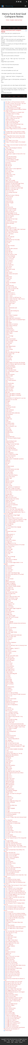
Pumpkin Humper (9, 672)
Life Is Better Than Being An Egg (12, 572)
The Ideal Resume (9, 815)
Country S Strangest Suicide (11, 340)
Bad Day (7, 204)
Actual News (8, 162)
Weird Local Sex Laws (10, 960)
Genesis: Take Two (9, 457)
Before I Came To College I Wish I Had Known (15, 229)
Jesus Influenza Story (9, 546)
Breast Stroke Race (9, 264)
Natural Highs (8, 609)
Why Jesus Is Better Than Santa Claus (13, 989)
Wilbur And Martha (9, 993)
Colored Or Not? (8, 327)
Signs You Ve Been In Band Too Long (13, 744)
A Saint (6, 155)
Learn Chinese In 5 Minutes (11, 559)
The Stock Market (9, 835)
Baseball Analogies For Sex (11, 213)
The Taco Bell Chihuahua (10, 836)
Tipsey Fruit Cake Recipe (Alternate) (13, 867)
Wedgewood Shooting (10, 957)
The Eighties (7, 806)
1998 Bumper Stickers (10, 119)
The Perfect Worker (9, 830)
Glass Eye (7, 463)
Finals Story (7, 415)
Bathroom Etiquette (9, 216)
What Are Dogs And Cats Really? (12, 971)
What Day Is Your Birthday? (11, 962)
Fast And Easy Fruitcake (10, 407)
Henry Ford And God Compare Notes (11, 31)
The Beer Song (8, 799)
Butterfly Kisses (8, 276)
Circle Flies (7, 306)
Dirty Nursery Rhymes (10, 365)
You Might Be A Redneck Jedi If (12, 1026)
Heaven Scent (8, 484)
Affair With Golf (8, 165)
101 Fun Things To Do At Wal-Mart (13, 105)
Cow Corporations (9, 341)
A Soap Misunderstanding (10, 156)
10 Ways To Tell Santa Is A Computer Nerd (14, 112)
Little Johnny (8, 575)
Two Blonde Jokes (9, 935)
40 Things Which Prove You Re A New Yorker (15, 136)
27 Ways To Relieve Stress (11, 125)
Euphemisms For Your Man (11, 399)
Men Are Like (8, 595)
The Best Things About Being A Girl (13, 800)
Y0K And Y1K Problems (10, 1014)
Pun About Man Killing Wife (11, 673)
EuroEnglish (7, 401)
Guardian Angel (8, 478)
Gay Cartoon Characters (10, 455)
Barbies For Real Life (9, 211)
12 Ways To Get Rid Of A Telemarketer (13, 116)
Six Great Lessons (9, 752)
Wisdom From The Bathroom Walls (13, 999)
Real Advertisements (9, 686)
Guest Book (18, 1040)
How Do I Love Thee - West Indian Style (14, 509)
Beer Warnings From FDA (10, 227)
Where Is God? (8, 977)
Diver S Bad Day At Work (10, 370)
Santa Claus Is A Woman (10, 715)
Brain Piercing (8, 263)
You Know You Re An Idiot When (12, 1018)
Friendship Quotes (9, 432)
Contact (20, 1042)
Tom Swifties (8, 877)
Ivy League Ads (8, 541)
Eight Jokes (7, 392)
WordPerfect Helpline (9, 1005)
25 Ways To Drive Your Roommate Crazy (14, 124)
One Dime (7, 624)
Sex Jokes (7, 732)
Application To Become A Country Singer (14, 187)
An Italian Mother (9, 176)
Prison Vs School (8, 663)
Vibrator (7, 950)
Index (14, 28)
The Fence (7, 809)
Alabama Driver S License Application (13, 168)
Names (12, 1040)
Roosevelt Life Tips (9, 709)
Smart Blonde (8, 758)
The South (7, 833)
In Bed (6, 532)
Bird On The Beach (9, 233)
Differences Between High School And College (15, 364)
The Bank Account (9, 798)
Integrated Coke (8, 537)
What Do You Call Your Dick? (11, 963)
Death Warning (8, 359)
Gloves (6, 464)
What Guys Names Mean (10, 966)
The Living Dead (8, 820)
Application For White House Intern (12, 186)
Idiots (6, 530)
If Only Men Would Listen (10, 531)
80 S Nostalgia (8, 149)
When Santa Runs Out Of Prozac (12, 975)
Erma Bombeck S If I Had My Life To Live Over (15, 398)
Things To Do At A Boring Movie (12, 854)
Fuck (6, 439)
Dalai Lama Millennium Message (12, 352)
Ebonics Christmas (9, 390)
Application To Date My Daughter (12, 184)
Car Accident (8, 279)
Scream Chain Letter (9, 722)
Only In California (9, 630)
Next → (19, 28)
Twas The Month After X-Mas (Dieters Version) (15, 926)
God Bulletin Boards (9, 466)
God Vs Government (9, 470)
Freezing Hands (8, 430)
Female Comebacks (9, 410)
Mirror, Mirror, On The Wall (11, 599)
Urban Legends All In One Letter (12, 943)
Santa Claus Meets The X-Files (11, 713)
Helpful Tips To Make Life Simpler (12, 488)
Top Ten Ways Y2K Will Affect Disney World (14, 917)
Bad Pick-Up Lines (9, 207)
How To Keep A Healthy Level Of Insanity (14, 521)
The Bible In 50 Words (10, 802)
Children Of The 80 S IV (10, 294)
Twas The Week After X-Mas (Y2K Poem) (14, 931)
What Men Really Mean (10, 969)
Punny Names (8, 678)
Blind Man (7, 247)
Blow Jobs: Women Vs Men (11, 254)
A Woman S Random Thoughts (12, 159)
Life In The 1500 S (9, 569)
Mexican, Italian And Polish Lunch (12, 596)
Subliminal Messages (9, 781)
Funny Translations (9, 453)
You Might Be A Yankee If (10, 1020)
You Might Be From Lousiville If (12, 1021)
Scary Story (7, 718)
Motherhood (8, 601)
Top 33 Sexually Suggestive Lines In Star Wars (15, 894)
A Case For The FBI (9, 150)
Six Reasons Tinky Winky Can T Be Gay (13, 753)
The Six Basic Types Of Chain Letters (13, 832)
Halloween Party (8, 482)
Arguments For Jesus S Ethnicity (12, 195)
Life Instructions (8, 567)
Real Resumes (8, 691)
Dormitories (7, 377)
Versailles (7, 947)
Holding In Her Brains (9, 500)
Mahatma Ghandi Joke (10, 581)
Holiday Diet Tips (9, 501)
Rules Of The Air (8, 710)
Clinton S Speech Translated (11, 315)
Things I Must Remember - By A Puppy (13, 845)
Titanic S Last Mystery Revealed (12, 872)
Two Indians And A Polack (11, 937)
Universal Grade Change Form (11, 941)
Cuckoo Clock (8, 347)
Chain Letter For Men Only (11, 287)
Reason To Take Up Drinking (11, 692)
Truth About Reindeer (10, 925)
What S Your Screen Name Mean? (12, 974)
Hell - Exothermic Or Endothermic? (12, 487)
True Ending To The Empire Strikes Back (14, 922)
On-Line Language (9, 621)
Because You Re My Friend (11, 222)
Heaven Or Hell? (8, 485)
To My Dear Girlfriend (10, 873)
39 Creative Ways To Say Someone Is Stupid (15, 131)
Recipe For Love (8, 695)
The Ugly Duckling (9, 840)
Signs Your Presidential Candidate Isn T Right (15, 746)
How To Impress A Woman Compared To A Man (16, 519)
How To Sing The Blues (10, 522)
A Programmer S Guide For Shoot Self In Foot (15, 153)
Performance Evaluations (10, 642)
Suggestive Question (9, 783)
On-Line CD (7, 620)
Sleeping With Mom (9, 756)
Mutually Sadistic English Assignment (13, 608)
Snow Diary (7, 759)
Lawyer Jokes (8, 558)
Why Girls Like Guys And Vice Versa (12, 984)
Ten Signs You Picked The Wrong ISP (13, 793)
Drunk (6, 381)
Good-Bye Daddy (9, 472)
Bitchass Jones (8, 241)
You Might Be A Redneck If (11, 1024)
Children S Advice (9, 296)
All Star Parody (8, 170)
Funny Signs (7, 451)
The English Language (10, 808)
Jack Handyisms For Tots (10, 543)
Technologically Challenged (11, 790)
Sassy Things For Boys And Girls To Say (14, 716)
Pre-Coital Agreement (10, 658)
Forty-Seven (7, 427)
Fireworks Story (8, 418)
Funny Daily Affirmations (10, 448)
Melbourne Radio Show (10, 593)
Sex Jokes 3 (7, 734)
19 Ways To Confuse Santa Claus (12, 121)
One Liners (7, 626)
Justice (6, 555)
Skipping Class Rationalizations (12, 755)
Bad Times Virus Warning (10, 208)
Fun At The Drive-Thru (10, 445)
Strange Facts (8, 774)
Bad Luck (7, 205)
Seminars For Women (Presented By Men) (14, 723)
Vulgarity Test (8, 953)
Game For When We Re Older (11, 454)
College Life (7, 321)
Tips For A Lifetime (9, 866)
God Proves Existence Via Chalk (12, 469)
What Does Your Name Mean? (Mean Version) (15, 965)
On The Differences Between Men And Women (15, 623)
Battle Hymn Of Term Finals (11, 219)
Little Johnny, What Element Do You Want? (14, 574)
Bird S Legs (7, 235)
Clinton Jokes (8, 313)
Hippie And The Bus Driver (11, 497)
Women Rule (8, 1002)
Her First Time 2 (8, 492)
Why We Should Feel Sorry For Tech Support (15, 992)
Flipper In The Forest (9, 424)
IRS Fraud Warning (9, 524)
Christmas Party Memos (10, 301)
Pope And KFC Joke (9, 657)
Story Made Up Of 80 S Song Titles (12, 771)
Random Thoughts (9, 682)
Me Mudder (7, 590)
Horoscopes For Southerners (11, 504)
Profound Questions (9, 666)
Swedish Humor (8, 787)
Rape (6, 685)
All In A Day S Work (9, 171)
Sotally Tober (8, 762)
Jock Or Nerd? (8, 550)
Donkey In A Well (9, 376)
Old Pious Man (8, 618)
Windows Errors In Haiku (10, 996)
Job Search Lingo (9, 549)
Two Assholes (8, 934)
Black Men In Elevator (10, 245)
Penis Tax (7, 641)
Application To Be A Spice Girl (11, 189)
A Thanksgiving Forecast (10, 158)
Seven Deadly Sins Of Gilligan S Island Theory (15, 726)
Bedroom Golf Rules (9, 223)
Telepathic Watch (9, 792)
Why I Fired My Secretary (10, 987)
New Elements (8, 612)
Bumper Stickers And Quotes (11, 273)
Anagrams (7, 177)
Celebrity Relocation (9, 285)
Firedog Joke (8, 417)
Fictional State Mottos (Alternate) (12, 413)
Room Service (8, 707)
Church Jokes (8, 304)
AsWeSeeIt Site (8, 198)
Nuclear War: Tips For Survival (11, 617)
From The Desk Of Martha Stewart (12, 438)
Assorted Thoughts (9, 202)
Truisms (7, 923)
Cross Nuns (7, 344)
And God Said (8, 179)
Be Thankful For (8, 220)
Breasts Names (8, 266)
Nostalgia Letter (8, 614)
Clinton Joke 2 (8, 312)
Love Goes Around (9, 578)
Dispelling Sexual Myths (10, 367)
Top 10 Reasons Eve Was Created (12, 879)
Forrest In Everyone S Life (10, 426)
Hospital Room (8, 506)
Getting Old (7, 460)
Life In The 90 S (8, 571)
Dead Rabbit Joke (9, 356)
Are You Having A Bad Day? (11, 192)
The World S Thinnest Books (11, 842)
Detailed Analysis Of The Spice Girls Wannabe (15, 362)
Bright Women (8, 267)
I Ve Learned (8, 528)
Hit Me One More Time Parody (12, 498)
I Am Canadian (8, 525)
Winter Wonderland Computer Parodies (13, 997)
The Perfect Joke (8, 829)
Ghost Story (7, 461)
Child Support (8, 291)
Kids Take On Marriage (10, 556)
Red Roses (7, 697)
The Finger (7, 811)
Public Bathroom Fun (9, 670)
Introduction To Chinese (10, 540)
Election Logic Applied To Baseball (12, 393)
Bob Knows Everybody (10, 256)
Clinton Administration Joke (11, 307)
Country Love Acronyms (10, 338)
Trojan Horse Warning (10, 919)
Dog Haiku (7, 373)
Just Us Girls (7, 553)
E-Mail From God (9, 389)
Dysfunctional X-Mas (9, 386)
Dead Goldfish (8, 355)
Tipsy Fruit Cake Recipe (10, 869)
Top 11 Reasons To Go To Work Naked (14, 888)
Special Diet (7, 763)
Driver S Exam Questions (10, 380)
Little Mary (7, 577)
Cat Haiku (7, 284)
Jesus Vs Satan (8, 547)
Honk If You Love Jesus (10, 503)
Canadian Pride (8, 278)
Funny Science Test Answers (11, 450)
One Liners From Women (10, 627)
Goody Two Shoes (9, 473)
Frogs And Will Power (9, 436)
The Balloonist (8, 796)
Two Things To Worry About (11, 940)
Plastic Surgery (8, 652)
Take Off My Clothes (9, 789)
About (5, 1040)
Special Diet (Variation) (10, 765)
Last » (24, 28)
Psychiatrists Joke (9, 667)
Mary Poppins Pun (9, 587)
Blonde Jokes (8, 250)
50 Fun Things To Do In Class (11, 140)
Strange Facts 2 (8, 775)
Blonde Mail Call (8, 251)
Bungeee (7, 275)
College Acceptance (9, 316)
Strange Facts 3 (8, 777)
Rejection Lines (8, 700)
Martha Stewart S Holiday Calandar (12, 586)
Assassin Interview (9, 201)
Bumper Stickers (8, 272)
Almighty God (8, 173)
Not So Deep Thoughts (10, 615)
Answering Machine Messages (11, 182)
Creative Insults (8, 343)
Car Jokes (7, 281)
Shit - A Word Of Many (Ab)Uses (12, 738)
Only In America (8, 629)
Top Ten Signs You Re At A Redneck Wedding (15, 913)
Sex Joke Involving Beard (10, 731)
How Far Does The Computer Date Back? (14, 510)
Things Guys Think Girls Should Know (13, 843)
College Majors (8, 322)
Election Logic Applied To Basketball (13, 395)
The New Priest (8, 826)
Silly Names (7, 747)
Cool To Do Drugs (9, 336)
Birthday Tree (8, 238)
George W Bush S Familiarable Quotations (14, 458)
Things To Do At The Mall (10, 855)
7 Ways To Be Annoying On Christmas (13, 147)
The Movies (7, 824)
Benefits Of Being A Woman (11, 230)
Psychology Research (9, 669)
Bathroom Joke (8, 217)
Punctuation (7, 675)
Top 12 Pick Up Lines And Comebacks (13, 889)
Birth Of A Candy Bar (9, 236)
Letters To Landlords (9, 565)
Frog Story (7, 435)
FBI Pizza (7, 404)
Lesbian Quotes (8, 561)
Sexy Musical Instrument (10, 735)
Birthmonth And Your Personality (12, 239)
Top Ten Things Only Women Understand (14, 916)
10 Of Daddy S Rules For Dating (12, 113)
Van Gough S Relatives (10, 946)
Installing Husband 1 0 (10, 534)
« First (3, 28)
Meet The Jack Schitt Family (11, 592)
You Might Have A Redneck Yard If (12, 1023)
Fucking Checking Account (11, 441)
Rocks (6, 706)
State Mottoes (8, 769)
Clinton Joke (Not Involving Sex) (12, 310)
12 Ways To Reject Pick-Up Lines (12, 118)
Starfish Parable (8, 768)
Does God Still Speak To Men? (11, 371)
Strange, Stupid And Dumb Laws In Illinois (14, 772)
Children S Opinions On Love (11, 300)
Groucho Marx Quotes (10, 476)
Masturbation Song (9, 589)
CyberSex (7, 350)
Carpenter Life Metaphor (10, 282)
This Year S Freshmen (10, 858)
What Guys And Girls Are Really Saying (13, 968)
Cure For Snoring (9, 349)
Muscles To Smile (9, 602)
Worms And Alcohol (9, 1009)
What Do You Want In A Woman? (12, 972)
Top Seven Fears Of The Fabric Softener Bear (15, 900)
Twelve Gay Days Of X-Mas (11, 932)
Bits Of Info (7, 242)
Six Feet (7, 750)
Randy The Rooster (9, 684)
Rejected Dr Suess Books (10, 698)
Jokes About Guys (9, 552)
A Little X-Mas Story (9, 152)
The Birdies (7, 803)
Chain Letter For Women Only (11, 288)
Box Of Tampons (9, 260)
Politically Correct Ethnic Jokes (11, 655)
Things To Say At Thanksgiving (12, 857)
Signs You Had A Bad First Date (12, 743)
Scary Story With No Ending (11, 719)
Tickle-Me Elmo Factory (10, 863)
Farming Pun (8, 405)
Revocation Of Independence (11, 704)
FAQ (9, 1040)
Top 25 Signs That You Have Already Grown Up (15, 892)
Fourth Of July (8, 429)
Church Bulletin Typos (10, 303)
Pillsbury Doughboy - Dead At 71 (12, 648)
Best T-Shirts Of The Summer (11, 232)
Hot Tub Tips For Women (10, 507)
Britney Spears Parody (10, 269)
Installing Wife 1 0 (9, 535)
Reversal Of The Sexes (10, 703)
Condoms (7, 334)
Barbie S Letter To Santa (10, 210)
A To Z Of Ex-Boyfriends (10, 161)
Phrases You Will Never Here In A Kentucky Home (16, 645)
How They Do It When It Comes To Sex (13, 518)
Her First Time (8, 491)
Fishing (6, 420)
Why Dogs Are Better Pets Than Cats (13, 983)
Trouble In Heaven (9, 920)
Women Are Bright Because (11, 1003)
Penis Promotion (9, 638)
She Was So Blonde (9, 737)
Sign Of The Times (9, 741)
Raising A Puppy (8, 681)
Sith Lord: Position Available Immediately (14, 749)
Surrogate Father (9, 786)
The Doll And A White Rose (11, 805)
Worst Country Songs (9, 1012)
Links (12, 1042)
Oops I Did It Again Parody (11, 632)
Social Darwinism (9, 761)
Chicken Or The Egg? (9, 290)
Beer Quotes (8, 226)
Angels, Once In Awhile (10, 180)
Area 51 (6, 193)
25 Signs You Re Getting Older (11, 122)
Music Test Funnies (9, 607)
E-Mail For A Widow (9, 387)
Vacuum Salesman (9, 944)
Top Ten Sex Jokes (9, 912)
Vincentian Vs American (10, 952)
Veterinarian (7, 949)
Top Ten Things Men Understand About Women (15, 915)
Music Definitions (9, 605)
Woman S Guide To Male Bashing (12, 1000)
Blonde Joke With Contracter (11, 248)
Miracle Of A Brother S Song (11, 598)
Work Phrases (8, 1006)
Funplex (12, 20)
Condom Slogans (9, 333)
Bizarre (6, 244)
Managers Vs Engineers (10, 583)
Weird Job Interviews (9, 959)
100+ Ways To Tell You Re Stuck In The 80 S (15, 102)
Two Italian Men (8, 938)
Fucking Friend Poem (9, 442)
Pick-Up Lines (8, 646)
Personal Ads (8, 644)
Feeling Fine (7, 408)
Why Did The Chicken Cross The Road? (13, 981)
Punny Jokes (7, 676)
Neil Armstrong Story (9, 611)
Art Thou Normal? (9, 196)
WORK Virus (7, 954)
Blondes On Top (8, 253)
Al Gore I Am (8, 167)
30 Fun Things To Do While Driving (12, 127)
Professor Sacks (8, 664)
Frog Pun (7, 433)
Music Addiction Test (9, 604)
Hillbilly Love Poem (9, 495)
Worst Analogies (8, 1011)
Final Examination (9, 414)
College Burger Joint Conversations (12, 318)
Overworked (7, 633)
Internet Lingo (8, 538)
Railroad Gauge (8, 679)
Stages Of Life (8, 766)
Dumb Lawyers (8, 384)
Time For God (8, 864)
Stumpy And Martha (9, 780)
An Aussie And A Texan (10, 174)
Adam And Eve (8, 164)
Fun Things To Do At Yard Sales (12, 444)
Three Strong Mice (9, 861)
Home (7, 20)
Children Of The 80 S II (10, 293)
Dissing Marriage (9, 368)
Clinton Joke (7, 309)
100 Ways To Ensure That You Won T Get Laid (15, 103)
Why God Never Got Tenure (11, 986)
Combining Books (9, 328)
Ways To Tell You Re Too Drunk (12, 956)
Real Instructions (8, 689)
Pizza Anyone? (8, 649)
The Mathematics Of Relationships (12, 823)
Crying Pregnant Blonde (10, 346)
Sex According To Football (11, 728)
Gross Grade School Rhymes (11, 475)
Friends (8, 1042)
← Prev (8, 28)
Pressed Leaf (8, 661)
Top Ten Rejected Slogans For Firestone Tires (15, 907)
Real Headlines (8, 688)
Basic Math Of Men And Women (12, 214)
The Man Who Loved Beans (11, 821)
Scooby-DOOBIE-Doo (10, 721)
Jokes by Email (18, 20)
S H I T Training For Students (11, 712)
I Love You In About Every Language (13, 527)
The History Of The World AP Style (12, 812)
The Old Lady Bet (9, 827)
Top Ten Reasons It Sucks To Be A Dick (14, 906)
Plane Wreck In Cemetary (10, 651)
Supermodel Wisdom (9, 784)
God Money (7, 467)
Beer (6, 224)
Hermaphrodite (8, 494)
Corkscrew (7, 337)
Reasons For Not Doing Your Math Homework (15, 694)
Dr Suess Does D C (9, 378)
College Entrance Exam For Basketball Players (15, 319)
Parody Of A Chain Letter (10, 636)
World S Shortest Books (10, 1008)
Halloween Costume (9, 481)
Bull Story (7, 270)
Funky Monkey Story (9, 447)
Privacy (16, 1042)
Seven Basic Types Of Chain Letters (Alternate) (15, 725)
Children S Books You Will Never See (13, 297)
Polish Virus (7, 654)
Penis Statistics (8, 639)
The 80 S (7, 795)
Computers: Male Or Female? (11, 331)
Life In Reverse (8, 568)
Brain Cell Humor (9, 261)
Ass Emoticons (8, 199)
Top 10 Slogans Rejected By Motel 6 (13, 880)
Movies (23, 1040)
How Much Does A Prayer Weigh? (12, 515)
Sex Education (8, 729)
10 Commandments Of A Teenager (13, 107)
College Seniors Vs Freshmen (11, 324)
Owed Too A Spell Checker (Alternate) (13, 635)
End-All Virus (7, 396)
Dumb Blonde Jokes (9, 383)
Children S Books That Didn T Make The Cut (15, 299)
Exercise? (7, 402)
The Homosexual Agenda (10, 814)
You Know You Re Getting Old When (13, 1017)
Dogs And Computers (10, 374)
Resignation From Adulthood (11, 701)
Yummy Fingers (8, 1030)
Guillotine (7, 479)
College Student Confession (11, 325)
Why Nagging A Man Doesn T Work (13, 990)
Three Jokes (7, 860)
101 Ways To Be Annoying (11, 106)
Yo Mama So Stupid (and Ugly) (11, 1015)
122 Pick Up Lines (9, 115)
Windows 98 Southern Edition (11, 994)
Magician (7, 580)
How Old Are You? (9, 516)
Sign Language (8, 740)
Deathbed (7, 361)
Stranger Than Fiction (10, 778)
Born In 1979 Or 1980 (10, 257)
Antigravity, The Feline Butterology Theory (14, 183)
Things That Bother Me (10, 852)
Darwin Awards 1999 (9, 353)
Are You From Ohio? (9, 190)
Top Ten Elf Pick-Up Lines (10, 901)
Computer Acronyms (9, 330)
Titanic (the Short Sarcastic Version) (13, 870)
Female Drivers (8, 411)
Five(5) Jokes (8, 421)
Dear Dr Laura (8, 358)
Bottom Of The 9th (9, 259)
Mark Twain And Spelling (10, 584)
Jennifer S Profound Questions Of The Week (14, 544)
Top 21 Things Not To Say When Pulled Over (15, 891)
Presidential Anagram (9, 660)
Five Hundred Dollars (9, 423)
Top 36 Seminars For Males (11, 895)
